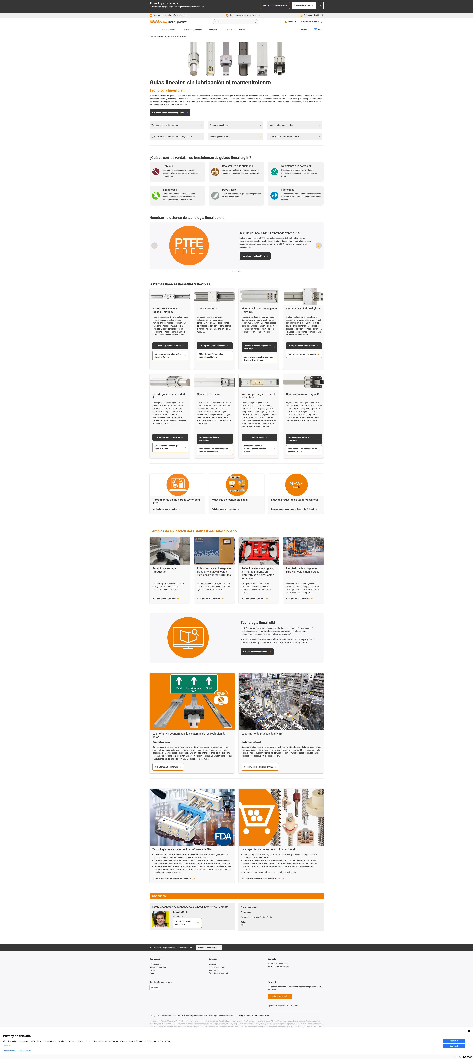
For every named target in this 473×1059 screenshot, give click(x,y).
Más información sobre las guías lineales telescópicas (213, 450)
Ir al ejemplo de (164, 598)
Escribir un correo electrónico (182, 923)
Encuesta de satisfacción (209, 947)
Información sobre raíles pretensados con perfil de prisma (255, 449)
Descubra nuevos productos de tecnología (292, 509)
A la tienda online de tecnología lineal (168, 113)
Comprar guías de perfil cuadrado (298, 438)
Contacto (303, 30)
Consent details (9, 1051)
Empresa (242, 30)
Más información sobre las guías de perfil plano (211, 355)
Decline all (454, 1046)
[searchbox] (233, 22)
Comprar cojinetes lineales (213, 346)
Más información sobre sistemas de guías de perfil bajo (258, 358)
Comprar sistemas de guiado (302, 346)
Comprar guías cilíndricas (168, 437)
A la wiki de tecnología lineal (255, 652)
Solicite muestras (224, 509)
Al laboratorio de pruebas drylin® (258, 767)
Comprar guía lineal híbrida (169, 346)
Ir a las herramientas (165, 509)
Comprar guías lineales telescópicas (209, 438)
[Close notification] (321, 5)
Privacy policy (25, 1051)
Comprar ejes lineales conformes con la (172, 878)
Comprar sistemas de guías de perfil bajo (257, 347)
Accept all (454, 1041)
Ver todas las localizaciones (275, 5)
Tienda (152, 30)
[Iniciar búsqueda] (254, 21)
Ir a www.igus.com (302, 5)
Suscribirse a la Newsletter (280, 996)
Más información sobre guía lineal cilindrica (167, 447)
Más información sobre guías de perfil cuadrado (302, 450)
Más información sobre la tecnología (261, 878)
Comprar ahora (257, 437)
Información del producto (192, 30)
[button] (233, 271)
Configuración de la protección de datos (253, 1016)
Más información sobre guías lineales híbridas (168, 355)
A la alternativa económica (166, 767)
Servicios (228, 30)
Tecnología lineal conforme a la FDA (258, 254)
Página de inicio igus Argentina (161, 36)
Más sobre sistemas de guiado (302, 354)
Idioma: (278, 1006)
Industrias (213, 30)
